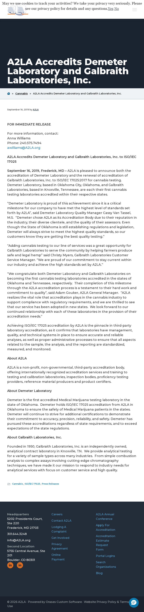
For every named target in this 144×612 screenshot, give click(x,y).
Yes (110, 8)
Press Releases (50, 483)
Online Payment (58, 557)
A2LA (22, 602)
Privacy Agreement (59, 546)
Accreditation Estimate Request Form (105, 542)
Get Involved (60, 538)
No (116, 8)
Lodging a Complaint (59, 529)
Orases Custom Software (64, 602)
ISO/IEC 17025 (32, 483)
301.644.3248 (17, 534)
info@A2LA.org (18, 540)
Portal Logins (105, 556)
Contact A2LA (61, 520)
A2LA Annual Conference (105, 517)
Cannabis (17, 483)
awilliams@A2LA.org (23, 148)
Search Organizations (106, 564)
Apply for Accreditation (105, 527)
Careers (57, 514)
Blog (99, 573)
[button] (134, 603)
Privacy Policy (106, 602)
